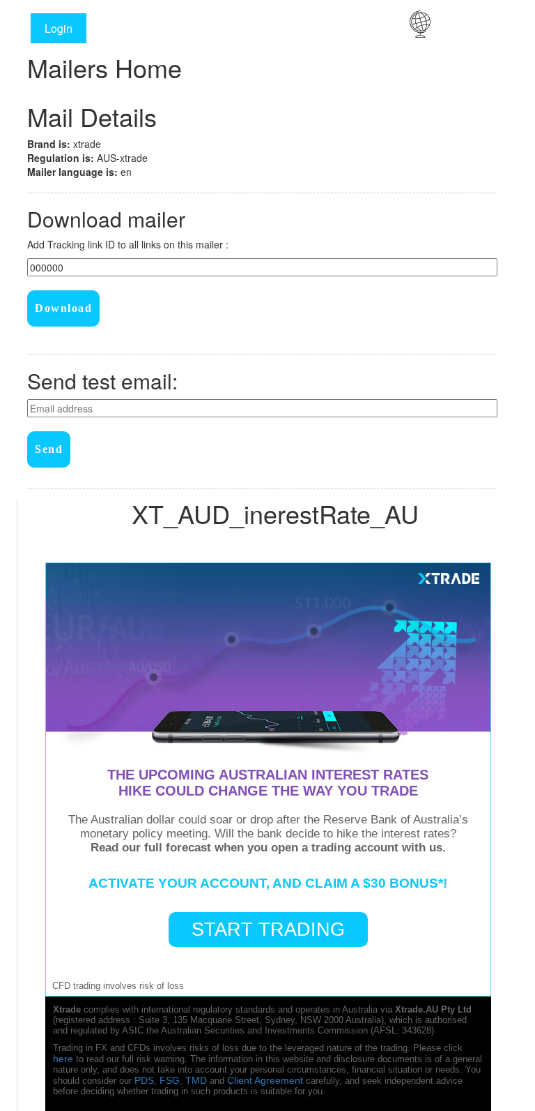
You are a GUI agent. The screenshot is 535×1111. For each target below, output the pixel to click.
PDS (144, 1080)
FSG (170, 1080)
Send (49, 449)
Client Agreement (265, 1080)
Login (58, 28)
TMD (196, 1080)
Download (63, 308)
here (63, 1058)
